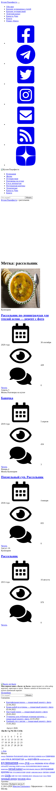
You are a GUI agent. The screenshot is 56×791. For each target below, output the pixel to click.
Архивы (4, 784)
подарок (22, 766)
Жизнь (9, 176)
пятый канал (15, 768)
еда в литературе (15, 758)
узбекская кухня (37, 776)
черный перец (9, 778)
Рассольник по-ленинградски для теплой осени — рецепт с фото (25, 317)
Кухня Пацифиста (9, 2)
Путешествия (12, 179)
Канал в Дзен (12, 16)
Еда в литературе (13, 183)
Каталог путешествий (16, 11)
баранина (9, 756)
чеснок (22, 778)
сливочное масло (36, 772)
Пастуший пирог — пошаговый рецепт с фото (27, 712)
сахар (28, 772)
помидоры (4, 769)
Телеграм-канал (13, 14)
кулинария (9, 762)
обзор (52, 763)
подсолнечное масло (34, 766)
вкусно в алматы (35, 756)
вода (43, 756)
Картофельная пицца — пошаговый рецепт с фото (28, 702)
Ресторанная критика (15, 186)
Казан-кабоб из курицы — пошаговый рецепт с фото (29, 707)
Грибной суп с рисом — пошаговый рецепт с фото (28, 721)
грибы (3, 759)
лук (27, 763)
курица (21, 763)
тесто (20, 776)
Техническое (11, 188)
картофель (33, 759)
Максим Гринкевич (21, 786)
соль (8, 775)
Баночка (7, 398)
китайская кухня (45, 759)
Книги (9, 18)
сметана (46, 772)
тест (16, 776)
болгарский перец (21, 756)
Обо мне (10, 7)
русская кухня (19, 772)
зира (26, 759)
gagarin (3, 756)
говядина (50, 756)
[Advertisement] (28, 229)
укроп (45, 776)
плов (18, 766)
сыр (13, 776)
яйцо (28, 778)
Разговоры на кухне (15, 181)
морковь (39, 763)
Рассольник (9, 556)
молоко (32, 763)
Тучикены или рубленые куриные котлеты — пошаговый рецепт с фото (26, 717)
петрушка (12, 766)
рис (11, 772)
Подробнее (6, 693)
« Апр (3, 751)
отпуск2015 (5, 766)
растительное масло (31, 769)
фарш (49, 776)
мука (46, 763)
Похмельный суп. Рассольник (22, 477)
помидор (45, 766)
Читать (4, 388)
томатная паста (27, 776)
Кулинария (11, 174)
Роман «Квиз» (12, 21)
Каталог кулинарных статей (18, 9)
